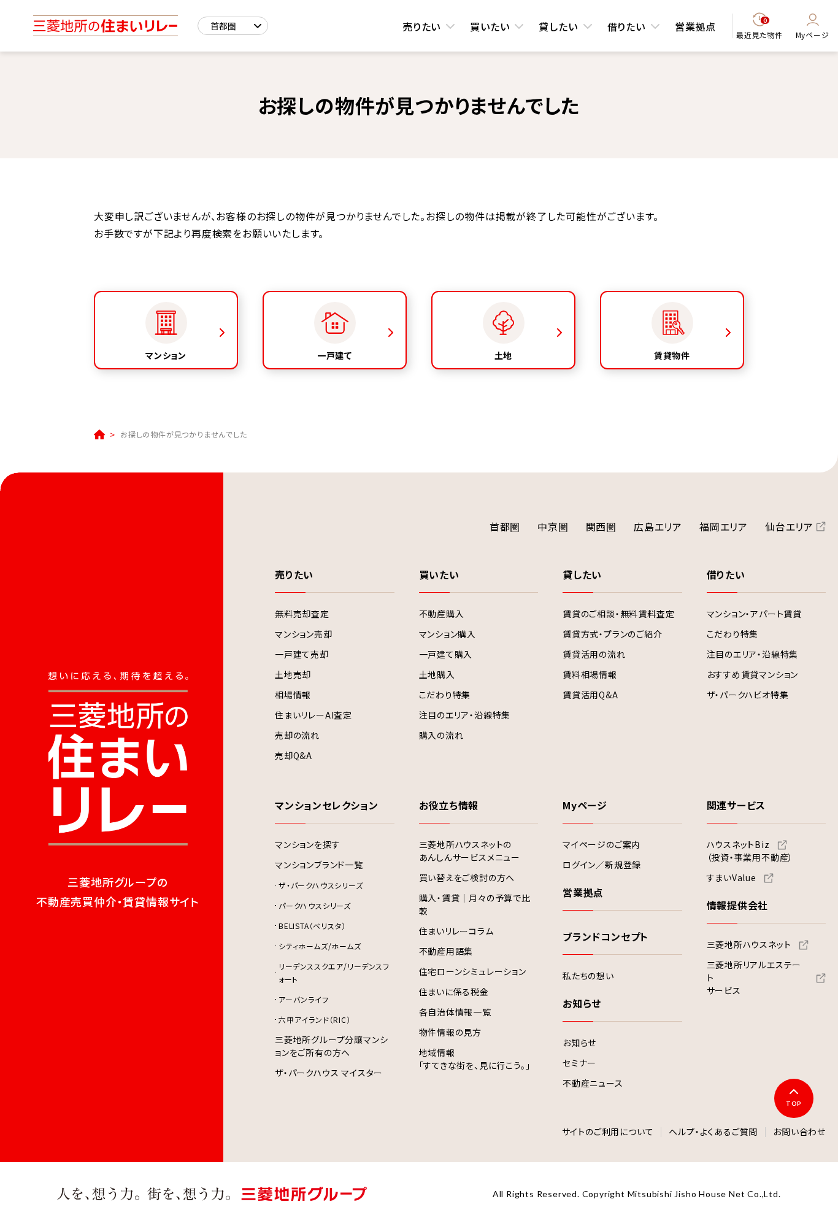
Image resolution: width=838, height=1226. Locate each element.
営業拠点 (695, 26)
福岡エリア (723, 526)
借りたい (626, 26)
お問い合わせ (799, 1132)
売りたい (421, 26)
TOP (794, 1103)
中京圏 (552, 526)
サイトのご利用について (608, 1132)
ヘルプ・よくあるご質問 (713, 1132)
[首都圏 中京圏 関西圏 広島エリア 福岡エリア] (233, 26)
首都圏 (505, 526)
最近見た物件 (759, 28)
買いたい (489, 26)
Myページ (812, 34)
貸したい (558, 26)
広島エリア (658, 526)
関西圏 (601, 526)
